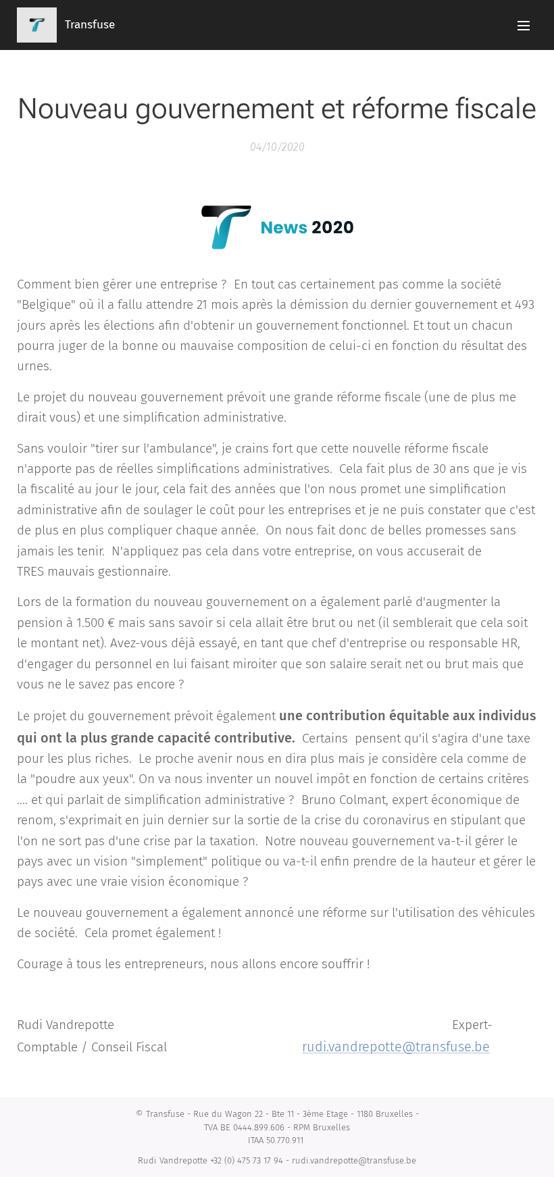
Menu (523, 25)
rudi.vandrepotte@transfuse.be (396, 1046)
